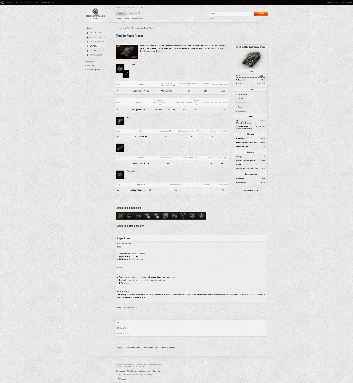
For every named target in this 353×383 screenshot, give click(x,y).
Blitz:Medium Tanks (150, 348)
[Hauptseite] (95, 13)
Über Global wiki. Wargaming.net (139, 371)
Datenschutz (120, 371)
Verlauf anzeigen (137, 18)
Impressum (157, 371)
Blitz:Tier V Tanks (168, 348)
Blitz (121, 14)
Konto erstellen (346, 3)
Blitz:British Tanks (133, 348)
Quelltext (126, 18)
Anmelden (331, 3)
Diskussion (133, 14)
